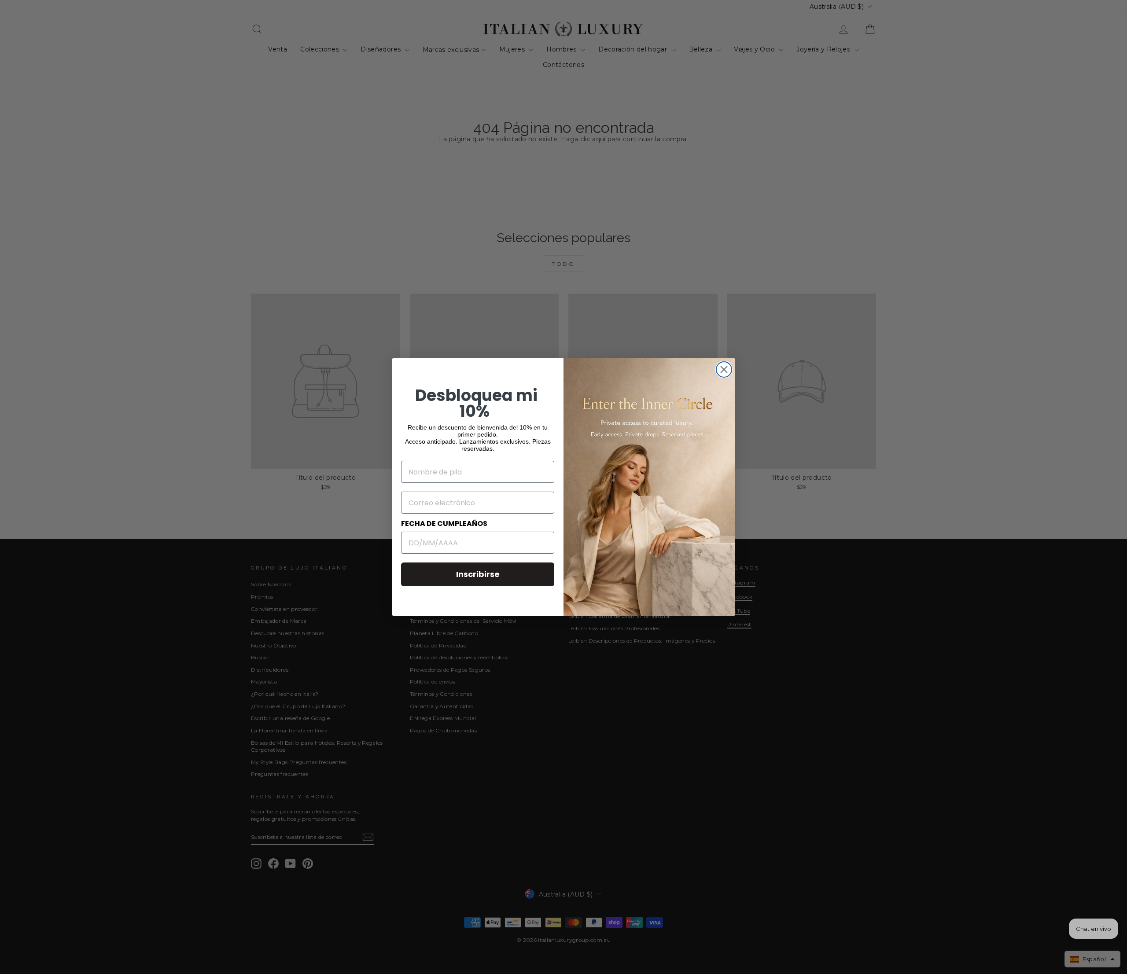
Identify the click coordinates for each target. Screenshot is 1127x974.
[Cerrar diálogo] (724, 369)
